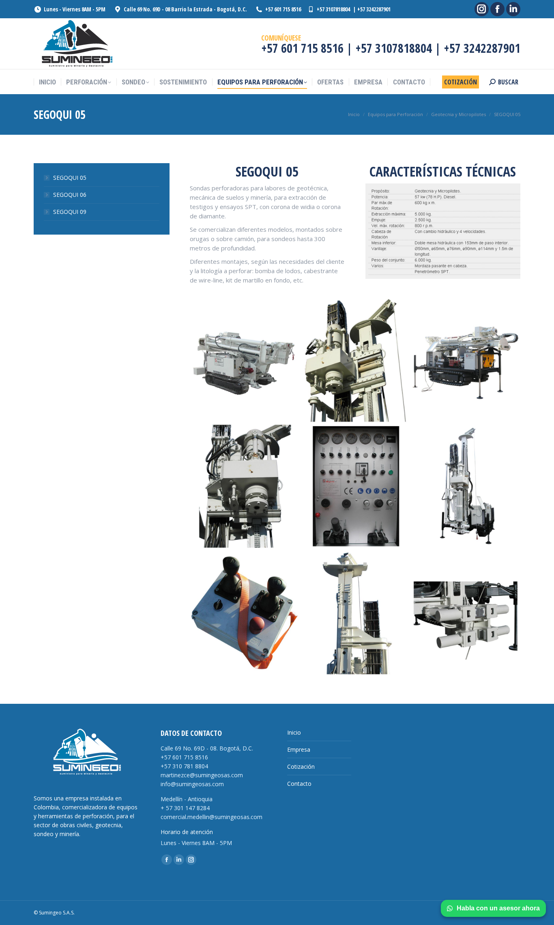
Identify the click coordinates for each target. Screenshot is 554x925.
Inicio (294, 732)
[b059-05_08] (244, 613)
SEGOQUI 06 (69, 194)
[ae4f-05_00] (244, 360)
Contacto (299, 783)
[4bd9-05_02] (465, 360)
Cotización (301, 766)
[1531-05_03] (244, 486)
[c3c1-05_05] (355, 613)
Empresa (298, 749)
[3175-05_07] (355, 486)
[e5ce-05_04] (465, 613)
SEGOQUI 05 (69, 177)
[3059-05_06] (355, 360)
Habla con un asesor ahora (498, 908)
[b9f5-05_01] (465, 486)
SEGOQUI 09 (69, 212)
